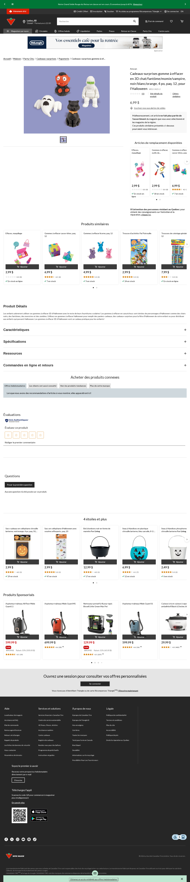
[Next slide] (185, 4)
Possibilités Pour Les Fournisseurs (85, 760)
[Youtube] (23, 839)
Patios (99, 31)
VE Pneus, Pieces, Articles (48, 725)
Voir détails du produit (156, 95)
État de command (155, 21)
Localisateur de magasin (13, 715)
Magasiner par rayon (20, 31)
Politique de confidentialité (116, 715)
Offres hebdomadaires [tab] (14, 386)
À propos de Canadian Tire (82, 715)
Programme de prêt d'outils (48, 750)
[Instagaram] (17, 839)
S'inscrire (18, 780)
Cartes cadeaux (44, 735)
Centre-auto (163, 31)
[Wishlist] (171, 21)
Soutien (110, 11)
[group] (22, 647)
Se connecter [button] (173, 11)
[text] (140, 189)
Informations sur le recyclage (83, 755)
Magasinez (137, 4)
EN (182, 11)
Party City (147, 31)
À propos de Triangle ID (80, 720)
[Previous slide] (4, 4)
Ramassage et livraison (13, 730)
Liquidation (85, 31)
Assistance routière (45, 730)
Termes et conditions (114, 720)
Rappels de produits (11, 740)
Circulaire (43, 31)
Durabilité (76, 750)
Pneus (111, 31)
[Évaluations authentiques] (17, 421)
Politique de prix (112, 735)
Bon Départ (76, 745)
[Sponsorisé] (95, 42)
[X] (12, 839)
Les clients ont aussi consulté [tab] (42, 386)
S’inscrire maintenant (128, 690)
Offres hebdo (64, 31)
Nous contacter (10, 750)
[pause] (12, 4)
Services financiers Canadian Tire (50, 715)
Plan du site (110, 725)
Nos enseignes (78, 725)
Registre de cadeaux (46, 740)
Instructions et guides (46, 755)
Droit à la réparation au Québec (117, 740)
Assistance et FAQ (11, 720)
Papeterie (64, 58)
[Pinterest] (29, 839)
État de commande (11, 725)
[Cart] (182, 21)
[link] (138, 94)
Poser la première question (19, 484)
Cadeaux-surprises (46, 58)
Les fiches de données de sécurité (17, 745)
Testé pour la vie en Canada (82, 740)
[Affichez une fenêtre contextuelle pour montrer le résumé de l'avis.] (63, 647)
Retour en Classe (128, 31)
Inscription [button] (97, 11)
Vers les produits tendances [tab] (73, 386)
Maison (17, 58)
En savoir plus (18, 802)
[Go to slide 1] (63, 139)
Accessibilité (111, 730)
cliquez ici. (146, 214)
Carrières (76, 730)
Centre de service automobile (49, 720)
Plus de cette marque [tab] (100, 386)
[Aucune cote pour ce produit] (136, 93)
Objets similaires (176, 95)
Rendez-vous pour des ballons (49, 745)
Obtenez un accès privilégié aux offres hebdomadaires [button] (93, 879)
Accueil (7, 58)
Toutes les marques (79, 735)
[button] (134, 21)
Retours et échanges (12, 735)
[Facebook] (6, 839)
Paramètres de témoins (13, 755)
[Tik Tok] (34, 839)
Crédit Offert (82, 11)
